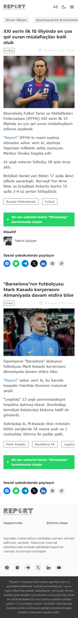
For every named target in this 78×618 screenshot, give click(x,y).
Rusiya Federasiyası (21, 201)
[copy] (61, 263)
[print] (52, 263)
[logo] (14, 7)
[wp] (16, 263)
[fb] (6, 263)
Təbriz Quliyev (26, 241)
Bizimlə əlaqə (57, 523)
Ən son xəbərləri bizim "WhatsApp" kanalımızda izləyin (39, 219)
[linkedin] (43, 263)
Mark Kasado (16, 444)
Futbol (9, 50)
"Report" (10, 137)
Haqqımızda (12, 523)
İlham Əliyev (16, 20)
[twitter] (34, 263)
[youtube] (58, 567)
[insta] (17, 567)
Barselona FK (45, 444)
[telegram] (25, 263)
